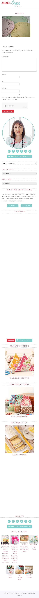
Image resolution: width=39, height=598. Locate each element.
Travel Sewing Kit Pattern (19, 378)
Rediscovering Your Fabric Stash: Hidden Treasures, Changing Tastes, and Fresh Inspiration (5, 554)
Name (4, 74)
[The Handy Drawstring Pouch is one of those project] (19, 225)
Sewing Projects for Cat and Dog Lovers (24, 548)
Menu (19, 6)
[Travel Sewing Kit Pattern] (19, 362)
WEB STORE (13, 206)
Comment (5, 56)
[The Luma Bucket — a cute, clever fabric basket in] (19, 306)
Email (4, 81)
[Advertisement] (19, 481)
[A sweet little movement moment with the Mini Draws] (19, 326)
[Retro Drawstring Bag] (19, 401)
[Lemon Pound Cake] (19, 439)
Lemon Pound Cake (19, 455)
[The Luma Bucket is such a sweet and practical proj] (19, 245)
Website (4, 88)
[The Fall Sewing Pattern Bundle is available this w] (19, 265)
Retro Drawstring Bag (19, 416)
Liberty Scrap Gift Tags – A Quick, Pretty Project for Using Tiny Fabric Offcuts (14, 554)
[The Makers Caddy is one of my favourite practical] (19, 286)
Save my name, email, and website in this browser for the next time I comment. (18, 98)
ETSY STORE (26, 206)
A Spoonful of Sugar (10, 7)
